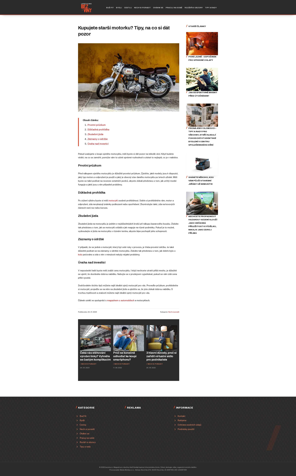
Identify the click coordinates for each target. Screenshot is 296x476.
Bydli (119, 8)
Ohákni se (158, 8)
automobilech (127, 300)
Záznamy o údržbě (98, 139)
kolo (80, 254)
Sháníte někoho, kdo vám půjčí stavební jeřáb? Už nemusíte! (201, 180)
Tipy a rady (211, 8)
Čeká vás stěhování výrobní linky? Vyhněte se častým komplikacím (95, 356)
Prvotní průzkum (97, 125)
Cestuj (128, 8)
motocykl (113, 200)
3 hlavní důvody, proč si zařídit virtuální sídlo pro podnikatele (161, 356)
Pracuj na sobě (174, 8)
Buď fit (110, 8)
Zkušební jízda (95, 134)
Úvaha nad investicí (98, 143)
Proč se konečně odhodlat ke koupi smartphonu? (124, 356)
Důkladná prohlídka (98, 129)
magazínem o (114, 300)
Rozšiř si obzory (194, 8)
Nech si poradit (142, 8)
